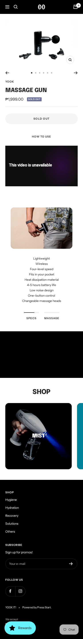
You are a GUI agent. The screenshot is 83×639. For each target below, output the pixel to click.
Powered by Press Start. (37, 607)
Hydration (12, 508)
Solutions (11, 524)
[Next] (76, 72)
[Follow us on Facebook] (10, 591)
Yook (9, 81)
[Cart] (75, 7)
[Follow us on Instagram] (20, 591)
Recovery (11, 516)
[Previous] (7, 72)
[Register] (71, 563)
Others (10, 531)
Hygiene (11, 500)
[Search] (16, 7)
